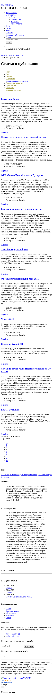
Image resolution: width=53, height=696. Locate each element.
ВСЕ (8, 72)
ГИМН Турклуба (10, 409)
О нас (13, 17)
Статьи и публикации (15, 35)
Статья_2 (10, 592)
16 (7, 458)
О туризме (10, 79)
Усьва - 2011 (7, 319)
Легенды (9, 74)
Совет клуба (16, 19)
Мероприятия (11, 13)
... (6, 456)
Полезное (5, 475)
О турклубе (11, 15)
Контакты (15, 21)
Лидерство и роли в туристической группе (23, 137)
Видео (8, 28)
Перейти (4, 132)
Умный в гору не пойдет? (14, 249)
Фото (8, 26)
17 (7, 461)
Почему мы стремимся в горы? (19, 597)
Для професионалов (28, 475)
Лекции (9, 76)
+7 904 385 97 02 (13, 634)
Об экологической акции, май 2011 (20, 278)
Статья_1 (10, 588)
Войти (8, 618)
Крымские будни (10, 99)
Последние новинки (14, 83)
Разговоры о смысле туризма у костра (21, 209)
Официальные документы (17, 81)
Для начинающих (44, 475)
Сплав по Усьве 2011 (12, 344)
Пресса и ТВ (11, 85)
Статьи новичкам (13, 90)
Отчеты (9, 37)
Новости (9, 33)
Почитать (5, 477)
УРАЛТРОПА (7, 5)
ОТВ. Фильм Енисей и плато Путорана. (22, 175)
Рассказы (10, 88)
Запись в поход (12, 611)
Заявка (8, 30)
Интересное (14, 475)
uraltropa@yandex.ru (14, 636)
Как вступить (16, 24)
